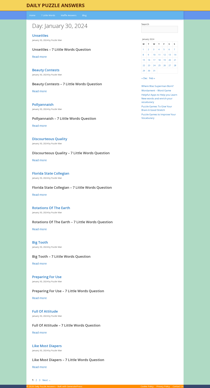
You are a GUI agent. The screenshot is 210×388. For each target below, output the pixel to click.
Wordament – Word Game (156, 90)
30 (149, 70)
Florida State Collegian (50, 173)
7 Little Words (48, 15)
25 (159, 65)
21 (175, 60)
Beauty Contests (45, 70)
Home (32, 15)
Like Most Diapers (47, 345)
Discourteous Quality (49, 138)
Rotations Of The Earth (51, 207)
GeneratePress (74, 386)
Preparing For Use (47, 276)
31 (154, 70)
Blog (84, 15)
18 (159, 60)
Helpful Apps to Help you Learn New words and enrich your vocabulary (159, 98)
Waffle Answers (68, 15)
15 (144, 60)
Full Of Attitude (45, 311)
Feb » (152, 78)
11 (159, 54)
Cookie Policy (147, 386)
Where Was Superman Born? (157, 86)
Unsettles (40, 35)
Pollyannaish (43, 104)
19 (164, 60)
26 (164, 65)
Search (145, 24)
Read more (39, 57)
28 (175, 65)
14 (175, 54)
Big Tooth (40, 242)
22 (144, 65)
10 (154, 54)
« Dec (144, 78)
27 (170, 65)
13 (170, 54)
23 (149, 65)
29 (144, 70)
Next (46, 380)
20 (170, 60)
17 (154, 60)
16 (149, 60)
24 (154, 65)
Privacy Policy (163, 386)
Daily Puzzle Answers (55, 5)
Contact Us (178, 386)
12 (164, 54)
